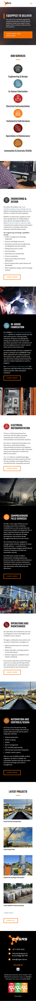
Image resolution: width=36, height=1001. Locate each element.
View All (11, 920)
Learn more (12, 277)
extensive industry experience (18, 223)
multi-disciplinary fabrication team (17, 366)
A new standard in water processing (14, 905)
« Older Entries (8, 913)
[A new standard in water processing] (18, 893)
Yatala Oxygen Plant (9, 849)
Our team (7, 457)
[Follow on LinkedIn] (18, 969)
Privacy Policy (18, 996)
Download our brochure (14, 35)
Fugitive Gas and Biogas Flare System (14, 877)
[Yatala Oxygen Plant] (18, 837)
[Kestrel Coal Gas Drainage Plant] (18, 809)
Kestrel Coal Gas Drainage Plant (12, 821)
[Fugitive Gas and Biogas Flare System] (18, 865)
